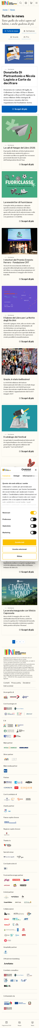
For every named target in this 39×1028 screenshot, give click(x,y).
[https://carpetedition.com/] (8, 902)
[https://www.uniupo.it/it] (23, 935)
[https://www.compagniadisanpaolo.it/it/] (8, 725)
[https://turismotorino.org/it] (7, 845)
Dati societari (8, 686)
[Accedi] (25, 3)
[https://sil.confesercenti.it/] (7, 986)
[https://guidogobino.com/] (26, 788)
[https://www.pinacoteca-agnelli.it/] (9, 857)
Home (5, 10)
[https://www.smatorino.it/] (18, 782)
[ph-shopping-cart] (31, 3)
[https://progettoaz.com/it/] (18, 902)
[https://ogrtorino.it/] (20, 857)
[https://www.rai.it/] (5, 771)
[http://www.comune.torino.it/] (19, 709)
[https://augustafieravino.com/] (23, 885)
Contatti (6, 683)
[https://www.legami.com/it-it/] (16, 788)
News (12, 10)
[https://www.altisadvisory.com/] (19, 914)
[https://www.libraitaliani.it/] (24, 980)
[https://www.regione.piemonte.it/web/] (7, 709)
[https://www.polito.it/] (11, 935)
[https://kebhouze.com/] (26, 880)
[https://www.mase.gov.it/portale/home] (11, 930)
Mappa (19, 1025)
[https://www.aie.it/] (14, 980)
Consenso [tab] (6, 476)
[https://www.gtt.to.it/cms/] (26, 919)
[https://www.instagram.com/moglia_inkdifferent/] (23, 930)
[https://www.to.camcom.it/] (20, 731)
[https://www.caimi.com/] (6, 919)
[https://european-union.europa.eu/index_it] (20, 1003)
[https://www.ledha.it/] (15, 924)
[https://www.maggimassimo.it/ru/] (27, 902)
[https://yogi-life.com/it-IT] (6, 880)
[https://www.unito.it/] (7, 940)
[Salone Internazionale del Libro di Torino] (9, 3)
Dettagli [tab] (17, 476)
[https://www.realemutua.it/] (7, 782)
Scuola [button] (15, 37)
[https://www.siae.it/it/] (5, 868)
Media (32, 1025)
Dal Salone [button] (30, 31)
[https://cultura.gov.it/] (7, 736)
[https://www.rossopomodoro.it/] (16, 880)
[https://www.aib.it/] (5, 980)
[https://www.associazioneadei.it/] (29, 975)
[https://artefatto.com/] (8, 964)
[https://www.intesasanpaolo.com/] (10, 748)
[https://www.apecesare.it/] (6, 885)
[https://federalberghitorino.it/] (5, 952)
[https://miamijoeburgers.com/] (15, 885)
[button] (20, 3)
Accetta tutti (19, 542)
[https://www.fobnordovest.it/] (8, 731)
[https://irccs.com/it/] (7, 811)
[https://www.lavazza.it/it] (29, 782)
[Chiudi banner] (36, 470)
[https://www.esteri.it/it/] (18, 714)
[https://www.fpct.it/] (25, 697)
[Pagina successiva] (23, 642)
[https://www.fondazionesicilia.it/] (28, 799)
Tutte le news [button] (12, 31)
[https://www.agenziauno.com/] (7, 914)
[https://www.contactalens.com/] (7, 788)
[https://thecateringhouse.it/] (6, 897)
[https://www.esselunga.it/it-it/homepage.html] (24, 748)
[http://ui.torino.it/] (9, 799)
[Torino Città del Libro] (5, 697)
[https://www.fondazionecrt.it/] (19, 725)
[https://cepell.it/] (17, 736)
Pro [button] (27, 37)
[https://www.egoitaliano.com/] (15, 897)
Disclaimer (26, 683)
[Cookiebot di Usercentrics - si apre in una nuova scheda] (23, 469)
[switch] (33, 519)
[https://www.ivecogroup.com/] (14, 759)
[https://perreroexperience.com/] (23, 897)
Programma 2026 (6, 1025)
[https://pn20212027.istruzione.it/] (8, 1003)
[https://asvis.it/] (29, 914)
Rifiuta (19, 556)
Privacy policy (16, 683)
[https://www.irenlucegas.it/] (6, 759)
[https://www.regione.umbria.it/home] (6, 834)
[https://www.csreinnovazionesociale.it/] (16, 919)
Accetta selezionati (19, 549)
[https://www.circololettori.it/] (15, 697)
